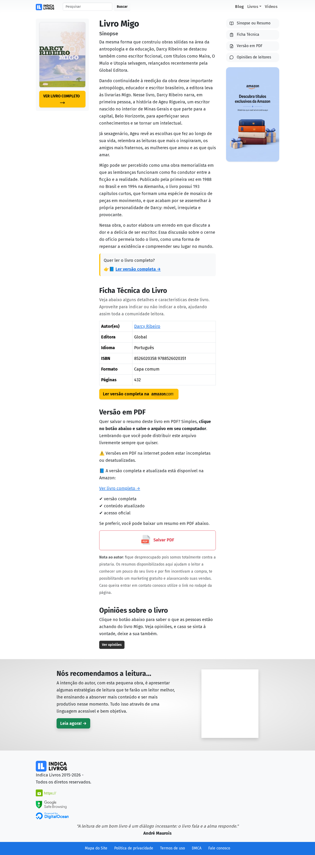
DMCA (196, 848)
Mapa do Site (96, 848)
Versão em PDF (249, 46)
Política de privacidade (133, 848)
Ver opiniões (112, 645)
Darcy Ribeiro (147, 326)
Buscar (122, 6)
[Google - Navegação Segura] (51, 803)
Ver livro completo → (119, 488)
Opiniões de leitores (254, 57)
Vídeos (271, 6)
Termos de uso (172, 848)
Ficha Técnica (248, 34)
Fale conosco (219, 848)
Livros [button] (252, 6)
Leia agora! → (73, 723)
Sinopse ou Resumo (253, 23)
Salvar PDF (163, 539)
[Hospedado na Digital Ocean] (52, 815)
